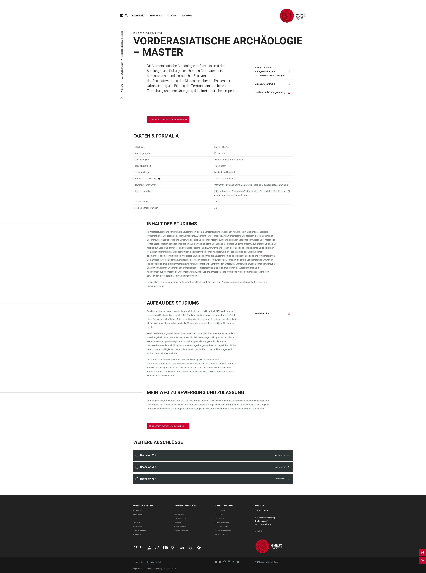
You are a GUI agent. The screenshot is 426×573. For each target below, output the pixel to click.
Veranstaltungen (139, 530)
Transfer (187, 15)
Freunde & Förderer (181, 530)
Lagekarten (137, 534)
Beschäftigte (179, 514)
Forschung (156, 15)
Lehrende (177, 522)
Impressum (137, 569)
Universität (138, 15)
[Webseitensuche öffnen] (127, 16)
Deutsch (150, 562)
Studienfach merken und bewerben (166, 119)
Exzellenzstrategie (222, 522)
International (219, 518)
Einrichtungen (220, 510)
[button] (152, 505)
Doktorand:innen (180, 518)
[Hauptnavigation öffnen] (122, 16)
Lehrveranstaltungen (223, 530)
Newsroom (137, 526)
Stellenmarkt (219, 534)
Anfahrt (258, 531)
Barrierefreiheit (170, 569)
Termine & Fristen (221, 526)
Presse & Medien (180, 526)
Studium (171, 15)
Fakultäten (219, 514)
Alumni (176, 510)
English (158, 562)
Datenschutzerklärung (153, 569)
